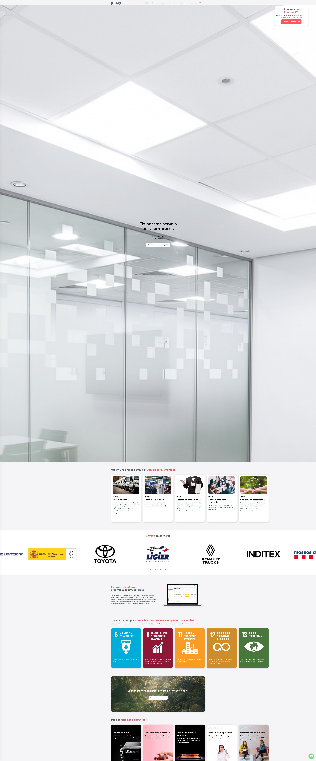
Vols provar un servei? (158, 698)
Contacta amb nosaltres (291, 22)
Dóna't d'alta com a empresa (158, 245)
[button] (201, 3)
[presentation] (112, 497)
